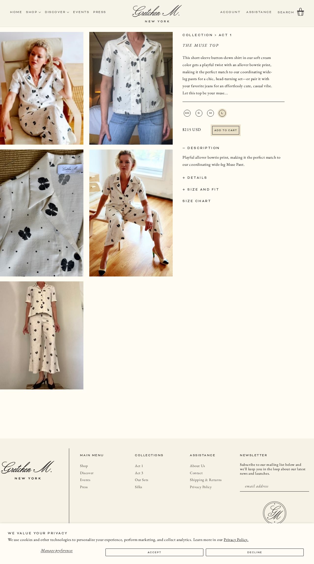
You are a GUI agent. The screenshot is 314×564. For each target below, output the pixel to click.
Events (85, 479)
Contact (196, 472)
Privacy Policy (201, 486)
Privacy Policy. (236, 539)
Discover (87, 472)
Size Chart (197, 201)
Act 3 (139, 472)
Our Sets (141, 479)
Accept (154, 552)
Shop (84, 466)
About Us (197, 466)
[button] (286, 12)
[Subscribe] (303, 486)
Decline (254, 552)
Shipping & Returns (206, 479)
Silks (138, 486)
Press (84, 486)
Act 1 (225, 35)
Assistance (259, 12)
